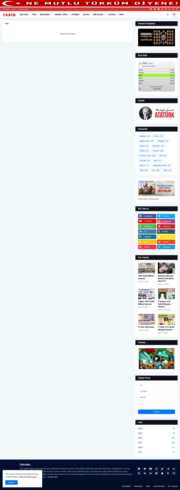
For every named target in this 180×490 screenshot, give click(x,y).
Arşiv (14, 9)
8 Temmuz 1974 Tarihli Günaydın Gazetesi (164, 304)
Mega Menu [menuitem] (44, 14)
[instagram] (162, 9)
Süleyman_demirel (161, 165)
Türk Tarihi (6, 9)
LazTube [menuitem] (111, 14)
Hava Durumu (24, 9)
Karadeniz (157, 146)
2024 (156, 433)
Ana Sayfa (126, 486)
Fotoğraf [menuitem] (75, 14)
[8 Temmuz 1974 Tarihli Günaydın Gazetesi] (166, 293)
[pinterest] (156, 473)
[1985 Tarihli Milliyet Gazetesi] (146, 268)
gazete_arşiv (147, 141)
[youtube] (159, 9)
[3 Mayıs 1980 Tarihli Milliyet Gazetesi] (146, 293)
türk (155, 170)
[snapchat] (162, 473)
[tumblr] (168, 473)
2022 (156, 438)
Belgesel (145, 136)
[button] (168, 14)
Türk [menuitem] (34, 14)
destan (158, 136)
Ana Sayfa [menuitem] (24, 14)
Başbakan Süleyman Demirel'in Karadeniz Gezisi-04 (166, 278)
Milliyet (144, 151)
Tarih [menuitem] (121, 14)
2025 (156, 428)
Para (162, 156)
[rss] (139, 473)
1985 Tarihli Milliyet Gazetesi (146, 277)
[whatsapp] (169, 9)
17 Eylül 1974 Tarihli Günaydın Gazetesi (166, 328)
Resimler (145, 160)
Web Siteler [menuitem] (98, 14)
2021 (156, 443)
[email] (177, 9)
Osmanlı (158, 151)
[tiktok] (166, 9)
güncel (144, 146)
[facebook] (151, 9)
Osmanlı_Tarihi (147, 156)
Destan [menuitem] (86, 14)
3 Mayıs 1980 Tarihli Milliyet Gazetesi (146, 302)
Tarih (144, 170)
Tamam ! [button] (11, 482)
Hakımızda (138, 486)
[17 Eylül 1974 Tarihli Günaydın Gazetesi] (166, 319)
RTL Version (173, 486)
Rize (157, 160)
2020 (156, 447)
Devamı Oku (52, 477)
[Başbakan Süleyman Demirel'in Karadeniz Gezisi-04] (166, 268)
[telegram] (173, 9)
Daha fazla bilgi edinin (28, 477)
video (167, 170)
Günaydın (163, 141)
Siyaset (144, 165)
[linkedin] (150, 473)
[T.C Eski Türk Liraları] (146, 319)
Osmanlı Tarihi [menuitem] (61, 14)
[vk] (145, 473)
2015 (156, 452)
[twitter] (154, 9)
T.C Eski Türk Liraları (146, 327)
